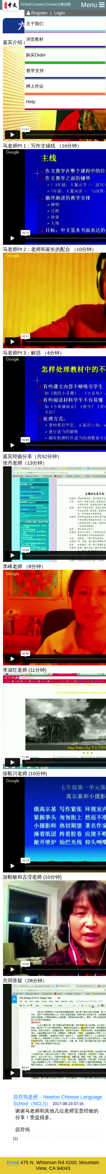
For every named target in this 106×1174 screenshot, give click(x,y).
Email (13, 1162)
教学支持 (35, 70)
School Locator (32, 4)
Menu (90, 4)
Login (59, 12)
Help (30, 101)
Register (39, 12)
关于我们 (34, 23)
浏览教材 (34, 39)
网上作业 (34, 86)
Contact (52, 4)
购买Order (36, 54)
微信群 (65, 4)
